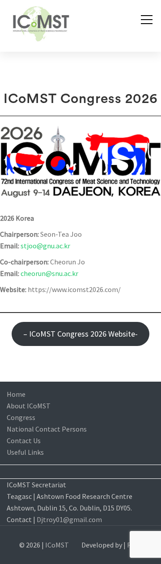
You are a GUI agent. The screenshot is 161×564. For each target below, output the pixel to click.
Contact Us (24, 440)
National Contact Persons (47, 428)
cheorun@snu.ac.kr (49, 273)
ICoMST (57, 544)
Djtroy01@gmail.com (69, 519)
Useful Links (25, 452)
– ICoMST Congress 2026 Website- (80, 334)
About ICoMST (29, 405)
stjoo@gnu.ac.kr (45, 245)
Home (16, 394)
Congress (21, 417)
